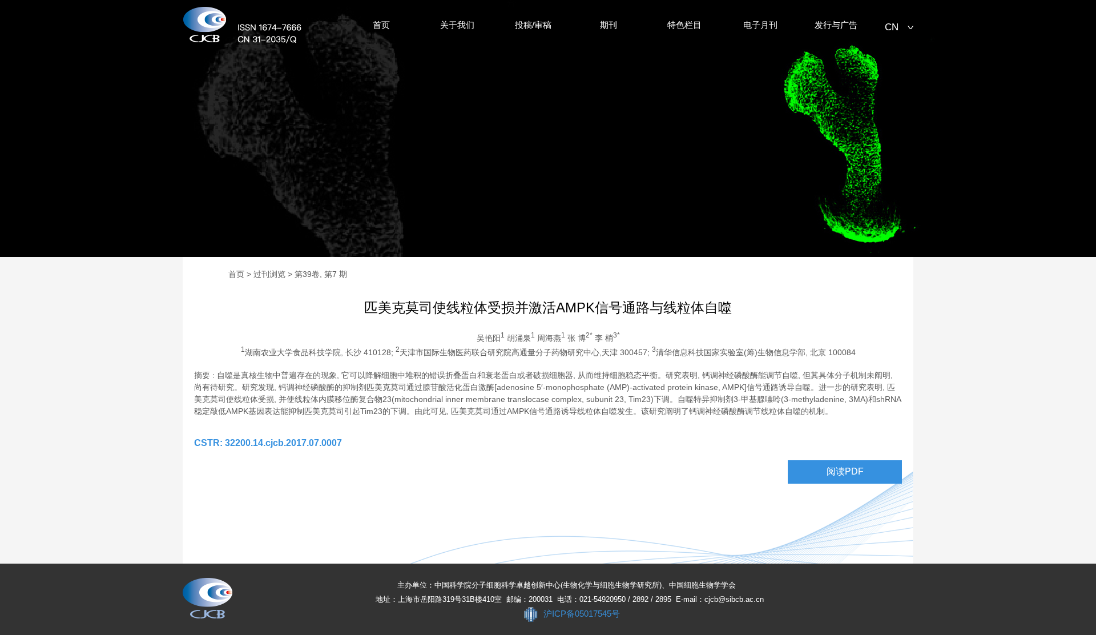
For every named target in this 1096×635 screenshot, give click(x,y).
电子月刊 (760, 25)
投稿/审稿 (533, 25)
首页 (381, 25)
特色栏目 (684, 25)
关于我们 (457, 25)
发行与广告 (836, 25)
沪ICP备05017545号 (581, 613)
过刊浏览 (269, 274)
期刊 (608, 25)
